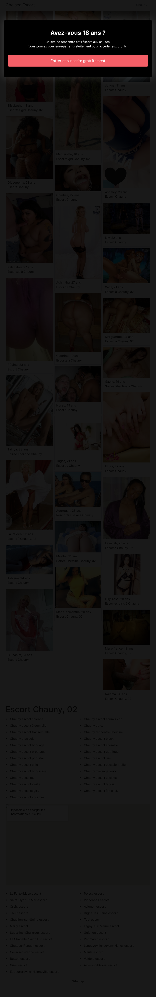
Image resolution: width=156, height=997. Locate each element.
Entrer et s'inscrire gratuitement (78, 61)
